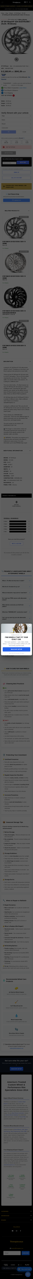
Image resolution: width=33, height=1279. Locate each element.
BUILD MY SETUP (16, 649)
